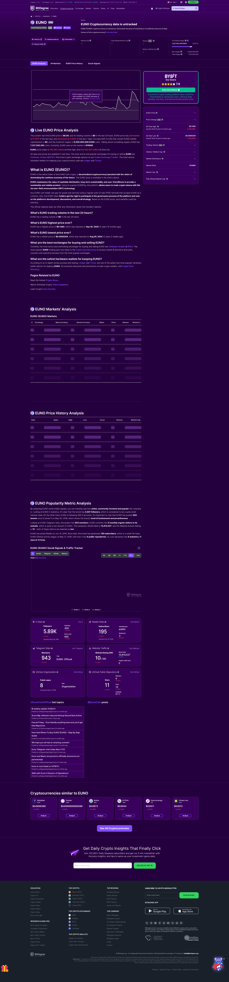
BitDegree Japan (113, 938)
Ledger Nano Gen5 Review (78, 945)
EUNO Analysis (39, 63)
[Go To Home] (32, 16)
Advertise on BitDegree (115, 932)
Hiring (109, 942)
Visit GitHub (78, 672)
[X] (147, 923)
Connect (193, 2)
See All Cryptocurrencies (114, 828)
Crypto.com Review (114, 905)
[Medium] (168, 923)
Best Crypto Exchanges (38, 925)
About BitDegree (113, 915)
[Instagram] (172, 923)
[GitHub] (181, 923)
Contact (109, 945)
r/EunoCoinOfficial (41, 702)
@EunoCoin (40, 558)
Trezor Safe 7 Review (76, 942)
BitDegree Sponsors (114, 935)
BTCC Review (112, 899)
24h (150, 41)
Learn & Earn (34, 892)
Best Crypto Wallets (37, 932)
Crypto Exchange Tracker (106, 157)
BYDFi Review (112, 902)
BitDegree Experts (113, 918)
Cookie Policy (177, 969)
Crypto (37, 16)
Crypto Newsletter (37, 899)
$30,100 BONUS (169, 90)
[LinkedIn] (164, 923)
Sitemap (155, 969)
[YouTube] (155, 923)
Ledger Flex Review (76, 938)
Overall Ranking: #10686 (38, 28)
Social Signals (94, 63)
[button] (130, 2)
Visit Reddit (134, 622)
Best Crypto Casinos (37, 935)
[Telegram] (151, 923)
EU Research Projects (114, 925)
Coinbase (34, 157)
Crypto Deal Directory (86, 250)
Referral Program (113, 928)
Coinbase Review (113, 892)
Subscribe (189, 895)
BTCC (52, 157)
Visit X (80, 622)
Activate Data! (111, 32)
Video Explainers (60, 284)
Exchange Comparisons (38, 928)
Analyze (44, 816)
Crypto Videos (35, 909)
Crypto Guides (35, 902)
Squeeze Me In (145, 865)
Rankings (46, 16)
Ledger (87, 160)
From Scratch (49, 289)
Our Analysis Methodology (116, 922)
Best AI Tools (35, 938)
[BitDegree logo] (38, 954)
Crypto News (52, 280)
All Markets (56, 63)
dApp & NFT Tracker (37, 945)
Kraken (43, 157)
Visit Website (134, 648)
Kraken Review (112, 895)
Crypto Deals (35, 912)
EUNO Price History (74, 63)
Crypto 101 (34, 895)
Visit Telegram (77, 648)
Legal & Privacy (164, 969)
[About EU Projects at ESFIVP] (154, 937)
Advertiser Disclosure (190, 969)
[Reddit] (177, 923)
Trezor (98, 160)
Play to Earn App (36, 915)
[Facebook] (159, 923)
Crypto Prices (35, 942)
